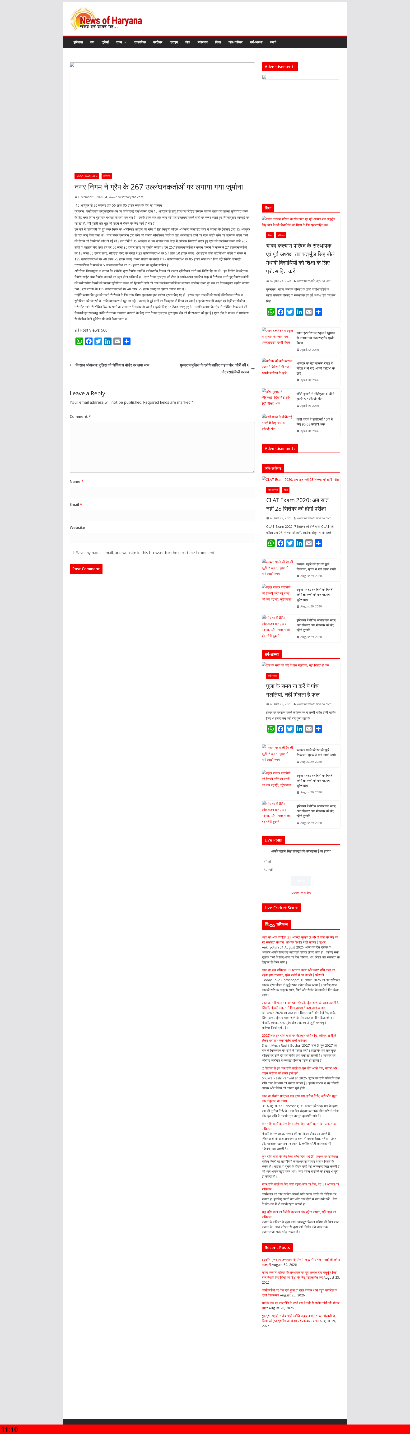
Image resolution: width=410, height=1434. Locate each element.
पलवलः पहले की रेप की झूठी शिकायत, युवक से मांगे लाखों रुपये (316, 597)
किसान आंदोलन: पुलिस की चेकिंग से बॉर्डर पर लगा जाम (112, 365)
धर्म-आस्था (256, 42)
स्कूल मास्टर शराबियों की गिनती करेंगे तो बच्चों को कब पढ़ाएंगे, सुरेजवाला (315, 625)
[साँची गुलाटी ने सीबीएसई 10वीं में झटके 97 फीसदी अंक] (277, 400)
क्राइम (174, 42)
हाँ (269, 893)
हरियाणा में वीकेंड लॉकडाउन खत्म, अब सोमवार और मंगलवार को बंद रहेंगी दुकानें (316, 656)
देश (92, 42)
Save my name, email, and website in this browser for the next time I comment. (145, 552)
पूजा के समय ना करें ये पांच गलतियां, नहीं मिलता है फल (293, 721)
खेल (187, 42)
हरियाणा (78, 42)
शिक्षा (218, 42)
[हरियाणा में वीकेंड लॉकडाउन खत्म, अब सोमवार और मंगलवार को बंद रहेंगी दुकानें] (277, 660)
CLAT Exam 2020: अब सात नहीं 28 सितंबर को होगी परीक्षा (297, 535)
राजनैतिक (140, 42)
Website (77, 527)
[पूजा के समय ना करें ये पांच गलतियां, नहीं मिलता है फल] (301, 696)
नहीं (270, 900)
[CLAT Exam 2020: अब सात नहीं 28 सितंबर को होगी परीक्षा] (301, 510)
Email (76, 504)
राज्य (119, 42)
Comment (80, 416)
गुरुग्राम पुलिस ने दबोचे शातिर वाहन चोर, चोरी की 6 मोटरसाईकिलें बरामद (214, 368)
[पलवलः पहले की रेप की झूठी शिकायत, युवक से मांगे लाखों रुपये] (277, 601)
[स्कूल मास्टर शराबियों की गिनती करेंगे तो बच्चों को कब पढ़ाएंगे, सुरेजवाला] (277, 629)
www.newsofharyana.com (126, 197)
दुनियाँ (105, 42)
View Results (301, 924)
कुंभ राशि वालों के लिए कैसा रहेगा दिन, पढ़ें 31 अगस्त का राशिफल (300, 1187)
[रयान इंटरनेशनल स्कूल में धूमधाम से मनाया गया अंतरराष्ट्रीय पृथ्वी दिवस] (277, 341)
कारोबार (157, 42)
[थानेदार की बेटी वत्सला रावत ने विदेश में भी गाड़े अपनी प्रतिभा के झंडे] (277, 372)
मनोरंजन (203, 42)
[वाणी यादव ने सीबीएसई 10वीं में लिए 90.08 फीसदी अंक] (277, 425)
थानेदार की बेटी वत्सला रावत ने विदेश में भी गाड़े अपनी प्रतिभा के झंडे (316, 368)
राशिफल (282, 955)
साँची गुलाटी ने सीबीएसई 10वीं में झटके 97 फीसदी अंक (315, 396)
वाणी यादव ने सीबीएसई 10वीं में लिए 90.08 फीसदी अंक (315, 421)
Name (77, 481)
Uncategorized (86, 175)
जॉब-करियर (235, 42)
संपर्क (273, 42)
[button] (124, 42)
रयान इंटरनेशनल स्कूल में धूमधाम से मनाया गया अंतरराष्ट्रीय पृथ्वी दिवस (316, 338)
